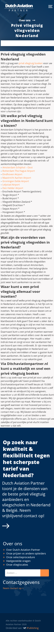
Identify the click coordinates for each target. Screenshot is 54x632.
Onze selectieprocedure (20, 557)
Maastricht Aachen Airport (16, 177)
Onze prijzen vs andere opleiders (26, 553)
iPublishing (33, 628)
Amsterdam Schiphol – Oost (17, 167)
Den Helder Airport (12, 188)
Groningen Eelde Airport (15, 181)
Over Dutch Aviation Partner (23, 549)
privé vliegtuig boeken (31, 63)
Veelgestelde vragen (18, 561)
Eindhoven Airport (12, 174)
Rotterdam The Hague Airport (18, 170)
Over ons (24, 20)
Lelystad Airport (11, 184)
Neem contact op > (13, 588)
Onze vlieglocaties (17, 564)
